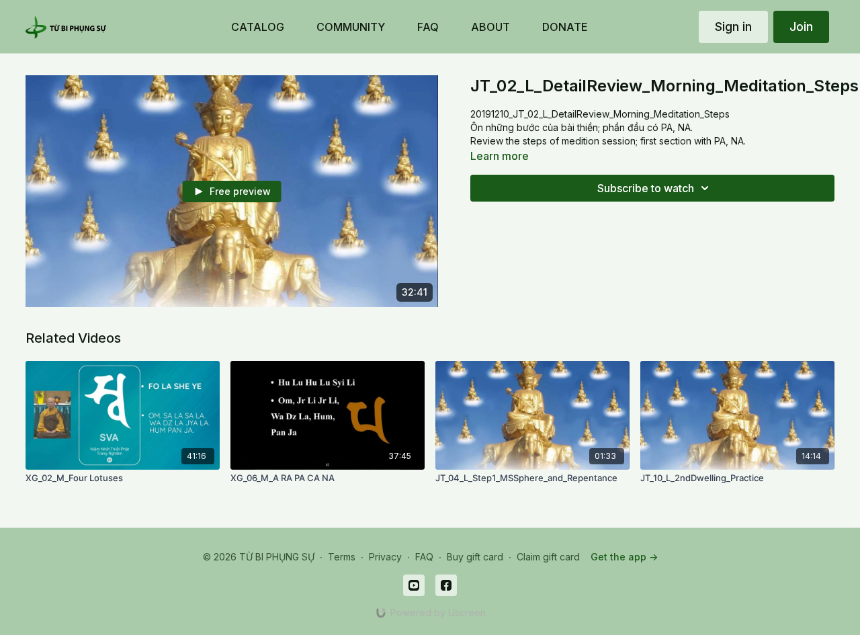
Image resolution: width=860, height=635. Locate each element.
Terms (341, 556)
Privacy (385, 556)
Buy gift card (475, 556)
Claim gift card (548, 556)
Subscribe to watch (645, 188)
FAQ (424, 556)
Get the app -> (624, 556)
